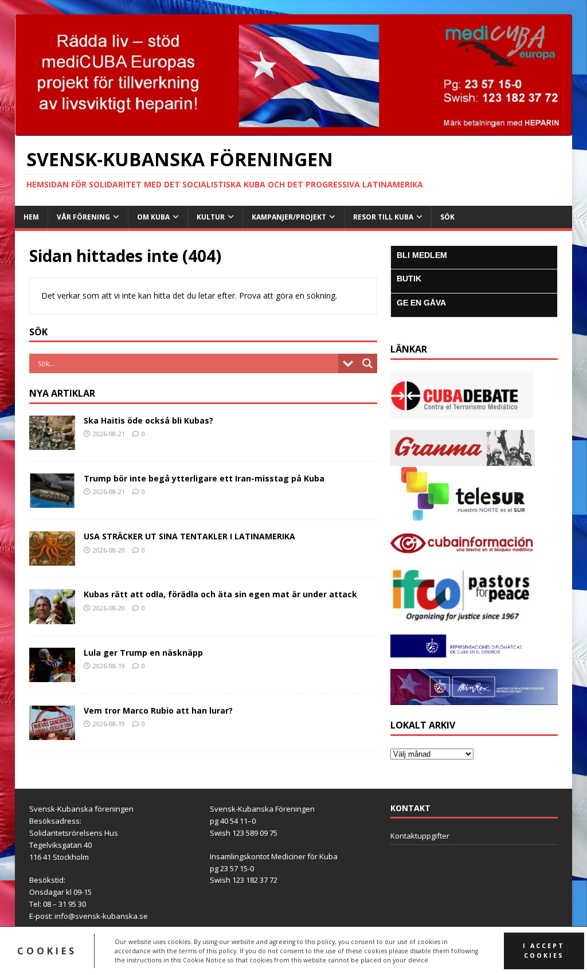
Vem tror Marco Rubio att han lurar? (158, 710)
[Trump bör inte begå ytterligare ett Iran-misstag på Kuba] (52, 501)
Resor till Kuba (383, 217)
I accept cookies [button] (544, 951)
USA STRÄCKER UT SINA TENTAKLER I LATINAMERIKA (189, 536)
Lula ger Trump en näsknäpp (143, 652)
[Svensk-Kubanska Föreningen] (294, 129)
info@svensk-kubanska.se (101, 916)
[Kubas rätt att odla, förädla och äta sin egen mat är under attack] (52, 617)
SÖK (447, 217)
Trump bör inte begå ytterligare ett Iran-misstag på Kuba (204, 478)
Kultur (211, 217)
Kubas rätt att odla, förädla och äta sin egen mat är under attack (220, 594)
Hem (31, 217)
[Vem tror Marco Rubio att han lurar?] (52, 732)
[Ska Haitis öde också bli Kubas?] (52, 443)
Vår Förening (83, 217)
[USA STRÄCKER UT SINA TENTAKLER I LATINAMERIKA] (52, 559)
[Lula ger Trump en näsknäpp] (52, 674)
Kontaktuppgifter (419, 836)
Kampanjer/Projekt (289, 217)
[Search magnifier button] (367, 363)
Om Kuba (153, 217)
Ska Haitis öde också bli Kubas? (148, 420)
